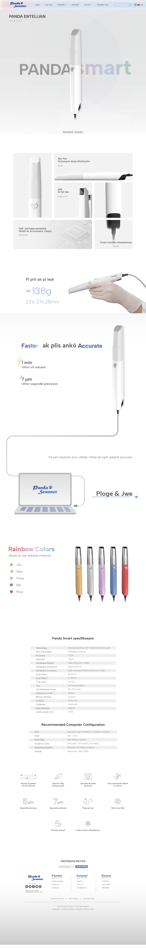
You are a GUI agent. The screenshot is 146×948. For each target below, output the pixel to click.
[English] (135, 4)
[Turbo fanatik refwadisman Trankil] (113, 234)
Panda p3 (55, 888)
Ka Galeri (105, 881)
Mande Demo (73, 132)
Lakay (37, 5)
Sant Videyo (106, 884)
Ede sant (75, 5)
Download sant (57, 899)
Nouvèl (79, 881)
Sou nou (48, 5)
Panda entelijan (57, 881)
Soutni (87, 5)
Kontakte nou (102, 5)
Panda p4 (55, 884)
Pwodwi (61, 5)
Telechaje (105, 888)
